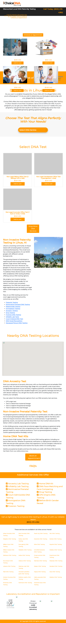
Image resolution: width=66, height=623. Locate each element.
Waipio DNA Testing (40, 566)
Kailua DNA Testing (24, 555)
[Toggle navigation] (60, 3)
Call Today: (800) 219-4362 (53, 10)
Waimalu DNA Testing (40, 560)
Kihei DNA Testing (39, 544)
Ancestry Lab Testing (18, 483)
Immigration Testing (13, 308)
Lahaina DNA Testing (9, 566)
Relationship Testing (13, 306)
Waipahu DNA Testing (9, 539)
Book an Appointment (34, 457)
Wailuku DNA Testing (56, 550)
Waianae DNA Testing (56, 560)
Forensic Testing (16, 506)
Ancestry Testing (12, 311)
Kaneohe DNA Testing (40, 539)
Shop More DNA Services (33, 228)
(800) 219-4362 (33, 522)
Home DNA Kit (46, 483)
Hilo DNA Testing (55, 533)
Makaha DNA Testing (56, 577)
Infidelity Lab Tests (12, 317)
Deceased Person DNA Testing (16, 323)
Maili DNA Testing (8, 571)
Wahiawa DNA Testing (9, 555)
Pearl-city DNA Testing (40, 533)
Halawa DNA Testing (25, 560)
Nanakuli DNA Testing (56, 566)
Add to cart (17, 184)
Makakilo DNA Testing (25, 550)
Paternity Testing (12, 302)
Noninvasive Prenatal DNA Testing (18, 304)
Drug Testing (10, 313)
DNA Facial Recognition (14, 321)
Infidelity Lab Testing (18, 486)
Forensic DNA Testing (13, 315)
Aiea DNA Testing (55, 571)
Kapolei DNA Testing (56, 544)
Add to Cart (17, 63)
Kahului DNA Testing (55, 539)
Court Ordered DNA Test (14, 319)
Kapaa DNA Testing (40, 571)
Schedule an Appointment (33, 35)
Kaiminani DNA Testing (25, 582)
